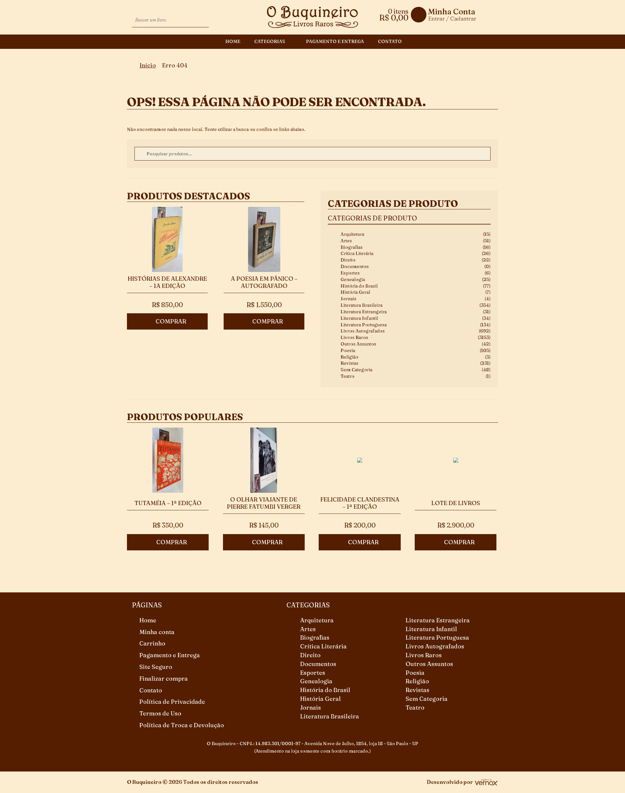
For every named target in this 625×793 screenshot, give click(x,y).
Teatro (347, 376)
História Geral (355, 292)
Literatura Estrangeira (363, 312)
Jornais (348, 299)
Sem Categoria (356, 370)
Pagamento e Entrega (335, 41)
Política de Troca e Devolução (181, 725)
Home (232, 41)
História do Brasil (359, 286)
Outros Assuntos (358, 344)
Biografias (351, 247)
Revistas (349, 363)
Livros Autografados (362, 331)
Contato (390, 41)
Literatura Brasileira (361, 305)
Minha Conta (451, 12)
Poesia (347, 350)
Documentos (354, 266)
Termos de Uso (160, 713)
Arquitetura (352, 234)
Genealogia (352, 279)
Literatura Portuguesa (363, 325)
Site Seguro (155, 667)
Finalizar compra (163, 678)
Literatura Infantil (359, 318)
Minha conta (156, 632)
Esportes (350, 273)
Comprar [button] (171, 321)
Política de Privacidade (172, 701)
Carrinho (152, 643)
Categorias (269, 41)
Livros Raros (354, 337)
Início (148, 65)
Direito (347, 260)
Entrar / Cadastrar (452, 18)
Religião (349, 357)
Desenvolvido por (450, 782)
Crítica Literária (356, 253)
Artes (346, 241)
